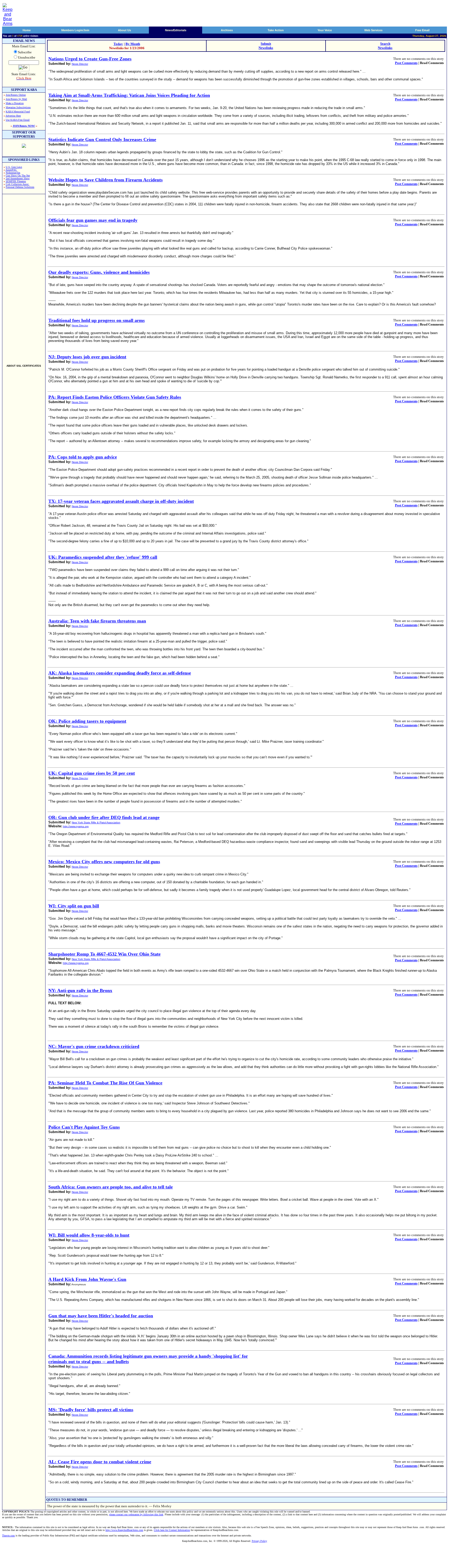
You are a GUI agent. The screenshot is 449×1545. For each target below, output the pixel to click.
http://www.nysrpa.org (76, 826)
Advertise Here (13, 115)
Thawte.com (8, 1535)
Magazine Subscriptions (18, 107)
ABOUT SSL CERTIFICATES (23, 365)
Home (27, 30)
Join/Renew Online (16, 94)
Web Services (373, 30)
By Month (133, 44)
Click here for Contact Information (172, 1530)
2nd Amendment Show (18, 178)
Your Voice (325, 30)
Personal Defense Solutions (20, 187)
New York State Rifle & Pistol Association (96, 822)
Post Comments (406, 63)
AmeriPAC (11, 169)
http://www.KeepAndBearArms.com (124, 1530)
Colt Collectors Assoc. (17, 184)
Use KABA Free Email (18, 119)
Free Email (422, 30)
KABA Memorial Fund (18, 111)
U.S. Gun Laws (14, 167)
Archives (227, 30)
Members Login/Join (75, 30)
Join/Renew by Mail (16, 99)
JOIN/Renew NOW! (24, 125)
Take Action (276, 30)
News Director (80, 63)
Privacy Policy (259, 1541)
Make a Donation (15, 103)
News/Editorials (175, 30)
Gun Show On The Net (18, 175)
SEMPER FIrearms (16, 181)
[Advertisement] (23, 277)
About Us (124, 30)
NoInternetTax (13, 172)
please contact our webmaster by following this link (136, 1514)
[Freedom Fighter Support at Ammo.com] (24, 146)
